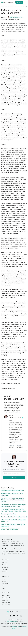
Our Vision (4, 564)
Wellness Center (6, 602)
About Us (4, 562)
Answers (4, 581)
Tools (3, 586)
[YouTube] (14, 616)
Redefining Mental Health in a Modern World (14, 517)
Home (2, 7)
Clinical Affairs (5, 569)
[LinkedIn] (21, 616)
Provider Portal (6, 604)
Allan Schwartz (18, 7)
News (3, 588)
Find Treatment (6, 597)
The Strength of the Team (8, 514)
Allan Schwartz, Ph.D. (16, 17)
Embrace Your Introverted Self (9, 529)
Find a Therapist (6, 595)
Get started (19, 2)
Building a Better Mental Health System (12, 490)
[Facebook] (7, 616)
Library (4, 579)
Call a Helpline (5, 600)
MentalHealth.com (12, 621)
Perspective (10, 7)
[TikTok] (17, 616)
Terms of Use (16, 626)
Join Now (14, 477)
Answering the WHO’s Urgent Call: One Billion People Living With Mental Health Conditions (12, 499)
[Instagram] (10, 616)
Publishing (4, 571)
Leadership (5, 567)
